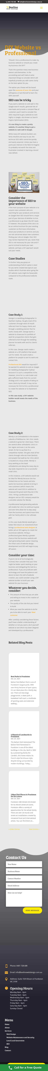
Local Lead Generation (15, 1040)
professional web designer (25, 527)
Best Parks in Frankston (20, 676)
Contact (8, 1050)
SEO (8, 1044)
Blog (6, 1047)
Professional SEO (15, 364)
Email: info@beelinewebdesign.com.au (26, 972)
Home (7, 1024)
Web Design (11, 1034)
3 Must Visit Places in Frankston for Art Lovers (23, 795)
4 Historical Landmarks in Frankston (21, 735)
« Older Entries (14, 829)
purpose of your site (23, 90)
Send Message (32, 910)
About (7, 1027)
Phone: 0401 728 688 (18, 965)
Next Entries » (34, 829)
